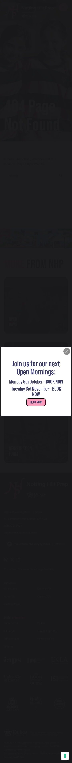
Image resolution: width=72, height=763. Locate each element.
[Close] (66, 351)
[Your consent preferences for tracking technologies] (65, 756)
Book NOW (36, 402)
